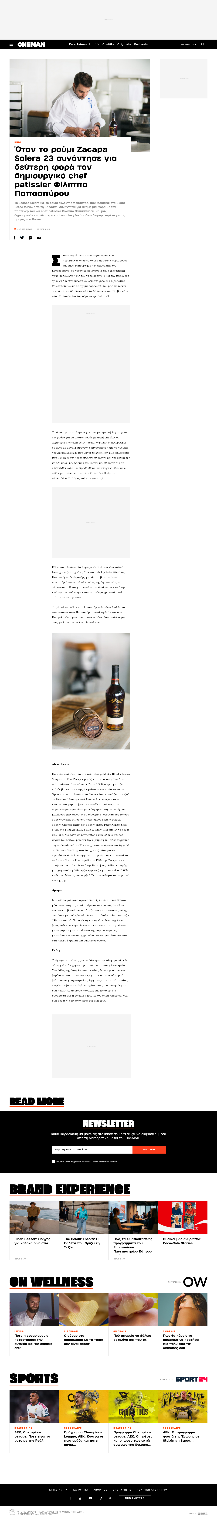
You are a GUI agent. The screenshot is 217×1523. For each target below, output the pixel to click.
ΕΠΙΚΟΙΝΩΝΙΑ (58, 1490)
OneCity (108, 44)
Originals (124, 44)
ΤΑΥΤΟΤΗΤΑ (80, 1490)
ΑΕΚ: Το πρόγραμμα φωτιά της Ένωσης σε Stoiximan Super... (181, 1436)
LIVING (19, 1331)
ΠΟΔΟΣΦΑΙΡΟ (23, 1428)
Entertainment (80, 44)
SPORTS (34, 1379)
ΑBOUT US (100, 1490)
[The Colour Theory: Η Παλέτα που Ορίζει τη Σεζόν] (84, 1217)
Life (96, 44)
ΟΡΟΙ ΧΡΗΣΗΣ (122, 1490)
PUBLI (18, 142)
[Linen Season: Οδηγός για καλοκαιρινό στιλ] (34, 1217)
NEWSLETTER (135, 1498)
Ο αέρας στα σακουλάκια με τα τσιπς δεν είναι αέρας (83, 1340)
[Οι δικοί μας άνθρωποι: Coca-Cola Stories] (183, 1217)
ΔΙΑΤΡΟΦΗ (71, 1331)
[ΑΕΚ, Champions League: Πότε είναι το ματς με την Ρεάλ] (34, 1406)
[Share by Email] (39, 238)
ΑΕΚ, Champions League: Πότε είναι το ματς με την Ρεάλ (32, 1436)
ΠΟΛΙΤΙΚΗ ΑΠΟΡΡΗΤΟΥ (152, 1490)
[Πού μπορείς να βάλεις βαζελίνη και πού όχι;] (133, 1309)
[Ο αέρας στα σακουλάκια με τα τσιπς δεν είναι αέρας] (84, 1309)
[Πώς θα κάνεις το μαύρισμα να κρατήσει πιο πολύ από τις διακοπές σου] (183, 1309)
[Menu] (11, 44)
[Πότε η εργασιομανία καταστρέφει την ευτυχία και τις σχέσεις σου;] (34, 1309)
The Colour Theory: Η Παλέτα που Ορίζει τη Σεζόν (82, 1243)
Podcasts (141, 44)
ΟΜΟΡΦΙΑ (119, 1331)
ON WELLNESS (51, 1283)
